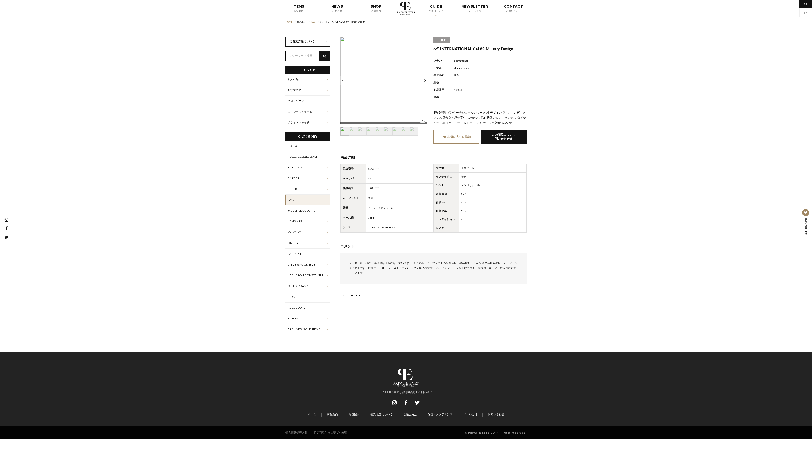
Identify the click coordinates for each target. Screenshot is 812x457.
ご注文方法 (410, 414)
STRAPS (293, 297)
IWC (291, 199)
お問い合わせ (496, 414)
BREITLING (295, 167)
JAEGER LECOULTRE (301, 210)
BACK (356, 295)
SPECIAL (293, 318)
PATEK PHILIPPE (298, 253)
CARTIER (293, 178)
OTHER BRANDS (299, 286)
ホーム (312, 414)
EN (806, 12)
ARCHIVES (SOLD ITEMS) (304, 329)
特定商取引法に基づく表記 (330, 432)
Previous (342, 80)
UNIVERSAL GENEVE (301, 264)
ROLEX (292, 145)
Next (425, 80)
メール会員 (470, 414)
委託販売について (381, 414)
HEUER (292, 189)
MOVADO (294, 232)
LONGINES (295, 221)
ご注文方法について (302, 41)
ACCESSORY (297, 307)
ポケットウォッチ (299, 122)
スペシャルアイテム (300, 111)
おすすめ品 (294, 90)
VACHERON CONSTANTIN (305, 275)
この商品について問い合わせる (504, 136)
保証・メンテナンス (440, 414)
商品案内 (332, 414)
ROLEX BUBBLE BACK (303, 156)
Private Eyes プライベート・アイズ (406, 8)
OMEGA (293, 243)
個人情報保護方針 (296, 432)
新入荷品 (293, 79)
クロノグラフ (296, 100)
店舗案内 (354, 414)
